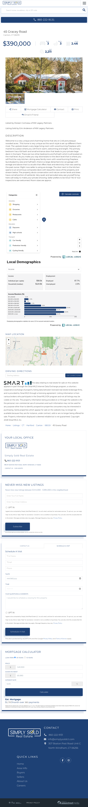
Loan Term (9, 658)
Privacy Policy (57, 518)
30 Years (19, 658)
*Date (7, 574)
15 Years (29, 658)
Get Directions (74, 375)
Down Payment (11, 672)
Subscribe (17, 526)
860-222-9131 (45, 19)
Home (8, 425)
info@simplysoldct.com (61, 739)
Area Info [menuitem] (22, 768)
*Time (7, 584)
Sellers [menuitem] (20, 776)
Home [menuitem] (20, 763)
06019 (47, 425)
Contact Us (9, 468)
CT (23, 425)
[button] (84, 10)
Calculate (44, 692)
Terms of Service (61, 639)
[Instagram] (68, 760)
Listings (16, 425)
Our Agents (18, 468)
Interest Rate (10, 680)
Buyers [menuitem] (21, 772)
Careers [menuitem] (21, 785)
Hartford (30, 425)
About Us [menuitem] (22, 781)
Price (7, 663)
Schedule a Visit (63, 546)
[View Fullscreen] (8, 348)
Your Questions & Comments (16, 594)
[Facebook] (62, 760)
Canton (39, 425)
